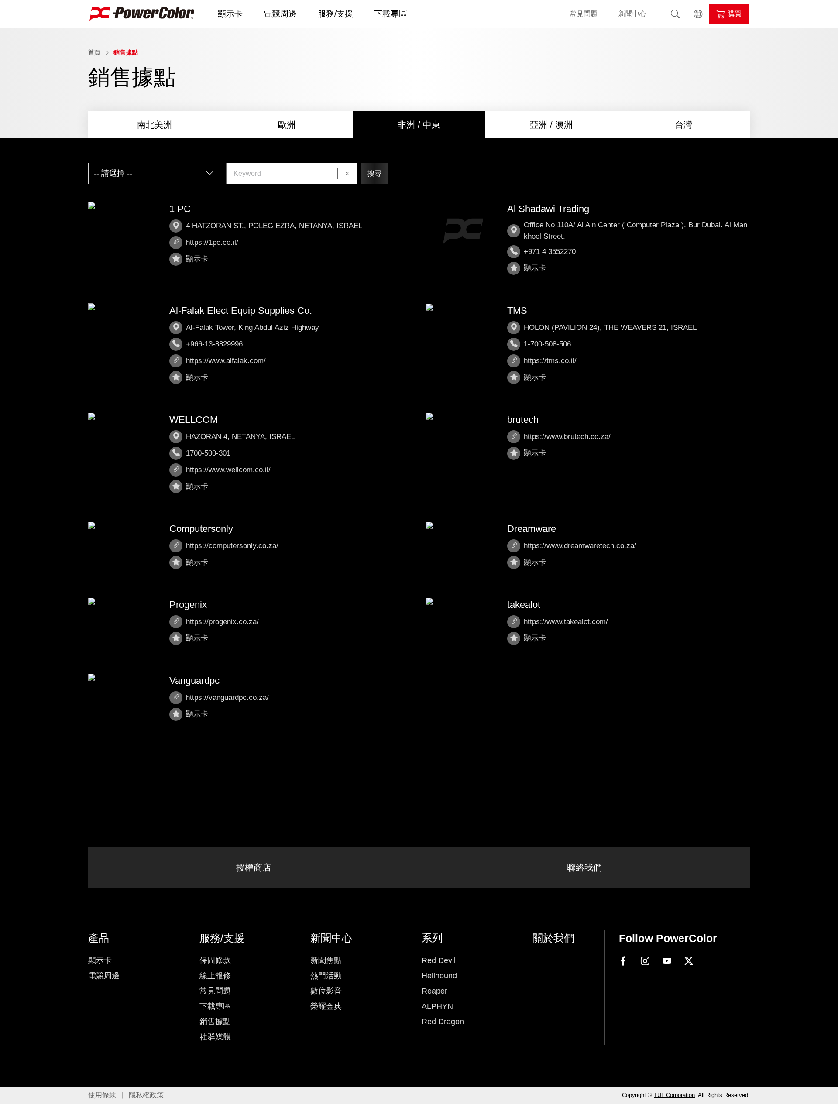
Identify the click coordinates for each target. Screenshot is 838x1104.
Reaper (434, 991)
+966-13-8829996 (214, 344)
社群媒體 (215, 1036)
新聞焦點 (326, 960)
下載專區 (390, 13)
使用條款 (102, 1095)
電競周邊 (280, 13)
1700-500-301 (208, 453)
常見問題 (584, 13)
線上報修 (215, 975)
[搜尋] (675, 14)
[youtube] (667, 961)
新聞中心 (632, 13)
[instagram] (645, 961)
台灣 (683, 125)
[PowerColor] (141, 14)
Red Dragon (443, 1021)
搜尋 (374, 173)
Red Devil (439, 960)
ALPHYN (437, 1006)
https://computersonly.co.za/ (232, 546)
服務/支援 (335, 13)
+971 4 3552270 (550, 251)
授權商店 (253, 867)
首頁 (94, 52)
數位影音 (326, 991)
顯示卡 (230, 13)
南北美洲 (154, 125)
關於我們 (553, 938)
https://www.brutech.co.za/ (567, 436)
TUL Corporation (674, 1095)
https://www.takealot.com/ (566, 621)
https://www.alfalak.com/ (226, 361)
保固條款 (215, 960)
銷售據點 (125, 52)
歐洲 (286, 125)
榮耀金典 (326, 1006)
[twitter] (689, 961)
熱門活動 (326, 975)
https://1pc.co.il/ (212, 242)
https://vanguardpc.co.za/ (227, 697)
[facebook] (623, 960)
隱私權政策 (146, 1095)
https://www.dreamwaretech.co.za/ (580, 546)
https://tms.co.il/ (550, 361)
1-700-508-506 (547, 344)
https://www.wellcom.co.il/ (228, 470)
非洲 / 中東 (419, 125)
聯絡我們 (584, 867)
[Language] (698, 13)
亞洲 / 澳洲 (551, 125)
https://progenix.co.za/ (222, 621)
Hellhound (439, 975)
